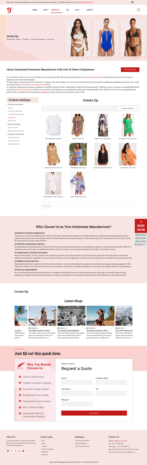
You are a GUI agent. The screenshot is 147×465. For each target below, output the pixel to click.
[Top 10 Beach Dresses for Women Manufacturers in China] (97, 326)
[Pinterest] (27, 450)
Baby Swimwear (14, 144)
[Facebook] (11, 450)
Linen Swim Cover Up (127, 168)
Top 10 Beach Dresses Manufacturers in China (65, 331)
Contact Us (140, 244)
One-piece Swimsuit (15, 111)
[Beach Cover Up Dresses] (103, 125)
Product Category (48, 449)
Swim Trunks (13, 128)
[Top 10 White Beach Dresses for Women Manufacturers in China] (126, 326)
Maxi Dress (12, 121)
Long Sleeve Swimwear (16, 114)
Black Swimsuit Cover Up (103, 168)
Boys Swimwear (13, 141)
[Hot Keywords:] (138, 10)
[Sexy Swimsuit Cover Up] (53, 154)
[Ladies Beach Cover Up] (78, 183)
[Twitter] (15, 450)
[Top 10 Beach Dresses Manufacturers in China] (68, 326)
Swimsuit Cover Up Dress (128, 139)
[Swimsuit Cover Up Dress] (127, 125)
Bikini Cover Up (78, 139)
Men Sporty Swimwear (16, 131)
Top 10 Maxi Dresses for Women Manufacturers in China (36, 331)
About (44, 443)
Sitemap (45, 455)
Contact (44, 446)
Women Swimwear (15, 104)
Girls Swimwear (14, 138)
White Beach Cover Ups (53, 139)
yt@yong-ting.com (85, 2)
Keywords (45, 452)
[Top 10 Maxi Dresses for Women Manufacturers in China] (39, 326)
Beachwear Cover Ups (78, 168)
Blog (43, 441)
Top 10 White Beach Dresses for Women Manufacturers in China (123, 331)
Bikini (10, 108)
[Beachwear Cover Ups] (78, 154)
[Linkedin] (8, 450)
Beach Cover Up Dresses (102, 139)
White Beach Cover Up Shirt (53, 197)
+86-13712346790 (142, 238)
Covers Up (11, 117)
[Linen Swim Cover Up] (127, 154)
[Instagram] (23, 450)
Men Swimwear (14, 124)
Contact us (46, 92)
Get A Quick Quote (130, 70)
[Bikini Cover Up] (78, 125)
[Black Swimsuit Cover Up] (103, 154)
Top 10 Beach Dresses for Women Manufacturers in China (94, 331)
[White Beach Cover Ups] (53, 125)
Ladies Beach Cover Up (78, 197)
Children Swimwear (16, 134)
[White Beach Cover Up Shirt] (53, 183)
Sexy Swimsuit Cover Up (53, 168)
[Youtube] (19, 450)
